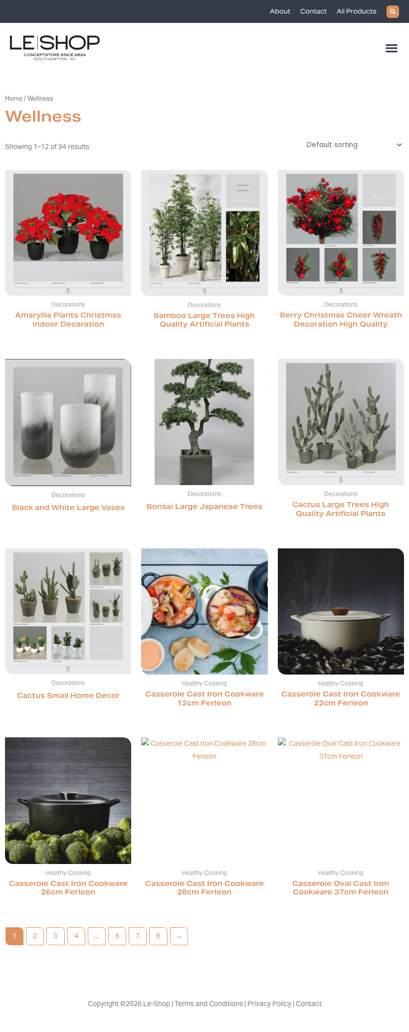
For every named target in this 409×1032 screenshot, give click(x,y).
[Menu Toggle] (392, 47)
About (280, 11)
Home (13, 98)
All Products (357, 11)
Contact (313, 11)
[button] (393, 11)
